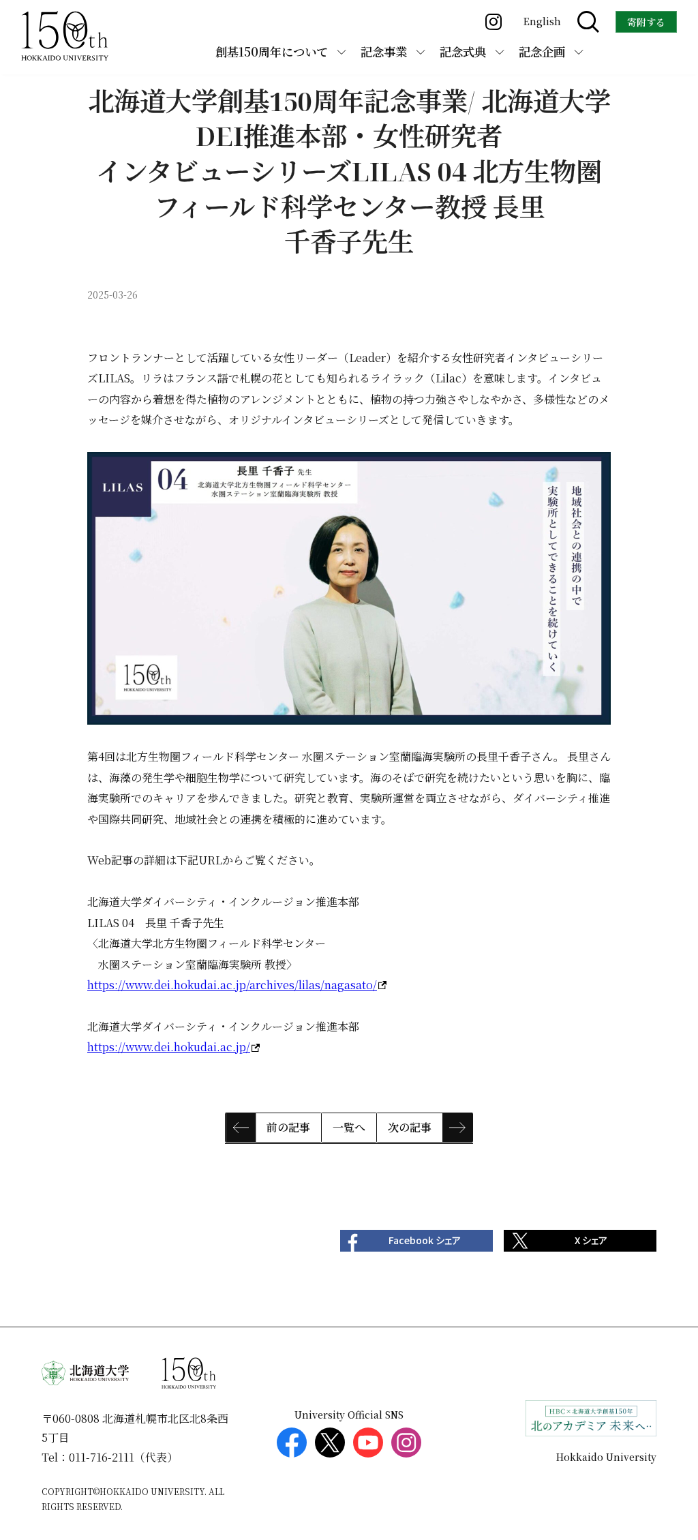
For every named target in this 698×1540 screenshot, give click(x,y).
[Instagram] (406, 1443)
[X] (330, 1443)
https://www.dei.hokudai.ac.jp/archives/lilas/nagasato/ (232, 985)
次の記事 (409, 1127)
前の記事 (288, 1127)
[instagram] (493, 22)
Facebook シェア (425, 1240)
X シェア (591, 1240)
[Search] (588, 22)
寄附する (646, 22)
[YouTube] (368, 1443)
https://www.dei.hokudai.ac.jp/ (168, 1047)
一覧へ (349, 1127)
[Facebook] (292, 1443)
